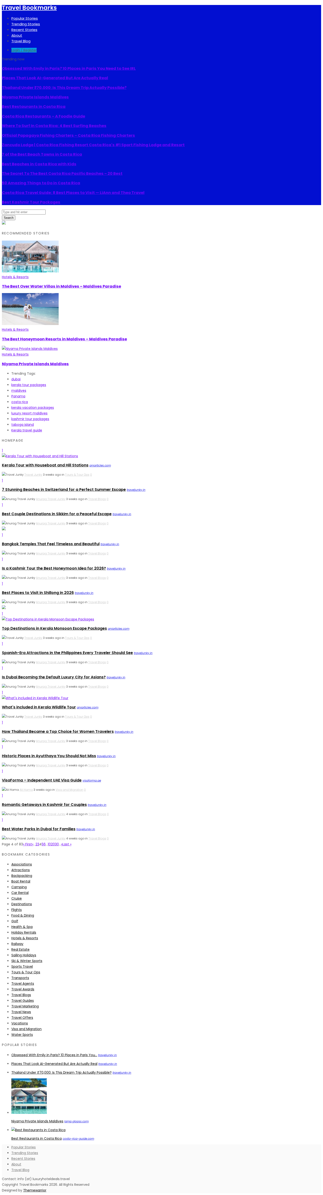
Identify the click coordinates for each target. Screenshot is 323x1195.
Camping (19, 887)
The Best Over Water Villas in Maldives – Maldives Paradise (61, 286)
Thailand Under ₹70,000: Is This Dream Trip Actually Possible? (64, 87)
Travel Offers (22, 1017)
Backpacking (21, 875)
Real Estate (20, 949)
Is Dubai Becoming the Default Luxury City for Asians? (54, 677)
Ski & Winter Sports (26, 960)
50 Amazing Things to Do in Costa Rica (41, 183)
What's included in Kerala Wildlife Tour (39, 707)
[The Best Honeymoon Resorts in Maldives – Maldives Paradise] (30, 323)
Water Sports (22, 1034)
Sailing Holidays (23, 955)
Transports (20, 977)
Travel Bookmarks (29, 8)
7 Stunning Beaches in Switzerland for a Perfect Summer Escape (64, 489)
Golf (14, 921)
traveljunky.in (136, 490)
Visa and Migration (69, 790)
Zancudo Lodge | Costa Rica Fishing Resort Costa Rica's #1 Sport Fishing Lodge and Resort (93, 145)
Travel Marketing (25, 1006)
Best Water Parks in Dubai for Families (38, 829)
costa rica (19, 402)
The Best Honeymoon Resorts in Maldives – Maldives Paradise (64, 339)
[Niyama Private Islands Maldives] (30, 348)
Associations (21, 864)
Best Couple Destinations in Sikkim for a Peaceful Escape (57, 514)
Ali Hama (26, 790)
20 (53, 844)
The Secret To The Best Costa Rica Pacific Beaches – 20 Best (62, 173)
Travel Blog (21, 41)
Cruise (16, 898)
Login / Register (24, 50)
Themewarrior (34, 1190)
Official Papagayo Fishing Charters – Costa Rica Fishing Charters (68, 135)
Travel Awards (22, 989)
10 (49, 844)
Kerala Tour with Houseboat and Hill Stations (45, 465)
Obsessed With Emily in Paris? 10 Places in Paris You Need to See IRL (69, 68)
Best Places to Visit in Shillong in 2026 (38, 592)
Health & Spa (22, 926)
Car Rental (20, 892)
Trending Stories (25, 24)
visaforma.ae (92, 780)
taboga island (22, 424)
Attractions (20, 870)
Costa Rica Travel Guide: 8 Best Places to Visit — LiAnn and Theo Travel (73, 192)
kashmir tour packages (30, 419)
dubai (16, 379)
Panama (18, 396)
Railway (17, 943)
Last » (66, 844)
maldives (18, 390)
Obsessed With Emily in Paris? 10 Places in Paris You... (54, 1055)
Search (8, 218)
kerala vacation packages (32, 407)
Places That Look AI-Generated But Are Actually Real (55, 78)
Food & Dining (22, 915)
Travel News (21, 1012)
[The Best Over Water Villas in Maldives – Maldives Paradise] (30, 271)
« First (27, 844)
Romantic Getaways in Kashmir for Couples (44, 804)
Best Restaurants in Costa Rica (33, 106)
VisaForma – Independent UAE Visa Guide (42, 780)
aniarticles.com (100, 465)
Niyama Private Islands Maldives (35, 97)
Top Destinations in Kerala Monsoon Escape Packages (54, 628)
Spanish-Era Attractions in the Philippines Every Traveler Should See (67, 652)
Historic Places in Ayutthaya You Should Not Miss (49, 756)
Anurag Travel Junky (50, 499)
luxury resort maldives (29, 413)
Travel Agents (22, 983)
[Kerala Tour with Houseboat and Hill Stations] (40, 456)
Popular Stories (24, 18)
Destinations (21, 904)
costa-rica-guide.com (78, 1139)
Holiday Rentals (23, 932)
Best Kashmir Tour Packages (31, 202)
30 (57, 844)
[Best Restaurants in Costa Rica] (38, 1130)
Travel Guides (22, 1000)
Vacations (19, 1023)
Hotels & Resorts (15, 277)
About (16, 35)
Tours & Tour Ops (77, 475)
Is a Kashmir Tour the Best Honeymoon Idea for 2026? (54, 568)
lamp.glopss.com (76, 1121)
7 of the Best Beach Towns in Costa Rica (42, 154)
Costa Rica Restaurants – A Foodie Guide (43, 116)
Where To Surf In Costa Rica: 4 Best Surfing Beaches (54, 125)
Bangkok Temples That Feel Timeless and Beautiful (51, 544)
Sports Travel (22, 966)
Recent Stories (24, 29)
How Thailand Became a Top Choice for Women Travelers (58, 731)
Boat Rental (20, 881)
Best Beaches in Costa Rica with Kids (39, 164)
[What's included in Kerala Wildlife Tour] (35, 698)
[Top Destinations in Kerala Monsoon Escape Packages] (48, 619)
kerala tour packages (28, 384)
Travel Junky (33, 475)
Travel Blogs (97, 499)
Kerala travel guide (26, 430)
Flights (16, 909)
